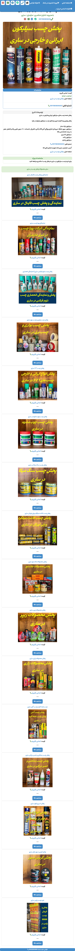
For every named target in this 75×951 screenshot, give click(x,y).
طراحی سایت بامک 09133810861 (38, 949)
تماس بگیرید (36, 209)
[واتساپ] (8, 3)
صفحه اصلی (65, 3)
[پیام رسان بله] (18, 3)
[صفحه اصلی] (27, 3)
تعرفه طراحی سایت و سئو (30, 3)
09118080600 (44, 19)
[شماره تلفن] (22, 3)
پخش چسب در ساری (57, 98)
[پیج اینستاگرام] (3, 3)
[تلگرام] (13, 3)
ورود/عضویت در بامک (50, 3)
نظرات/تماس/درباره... (63, 9)
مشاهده (38, 218)
